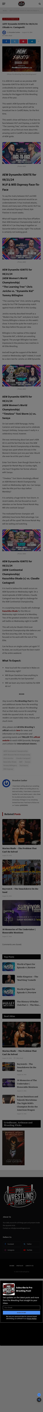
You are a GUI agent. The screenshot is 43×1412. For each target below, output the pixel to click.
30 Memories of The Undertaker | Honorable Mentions (27, 1083)
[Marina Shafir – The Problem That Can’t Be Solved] (21, 832)
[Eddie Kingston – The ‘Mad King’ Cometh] (8, 979)
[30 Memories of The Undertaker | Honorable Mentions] (21, 913)
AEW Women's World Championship (16, 755)
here (18, 730)
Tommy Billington (10, 765)
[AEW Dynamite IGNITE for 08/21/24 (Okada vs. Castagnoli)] (21, 59)
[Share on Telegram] (32, 41)
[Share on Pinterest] (23, 41)
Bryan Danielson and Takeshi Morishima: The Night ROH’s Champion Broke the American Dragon (27, 1103)
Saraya (27, 762)
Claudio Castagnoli (23, 758)
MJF (20, 762)
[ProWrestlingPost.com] (21, 4)
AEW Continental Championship (15, 751)
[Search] (39, 3)
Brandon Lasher (14, 32)
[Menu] (3, 3)
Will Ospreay (8, 769)
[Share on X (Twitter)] (15, 41)
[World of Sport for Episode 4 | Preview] (8, 991)
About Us (29, 1266)
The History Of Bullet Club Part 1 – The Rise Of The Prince (28, 1005)
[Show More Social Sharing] (38, 41)
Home (5, 11)
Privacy (20, 1266)
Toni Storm (24, 765)
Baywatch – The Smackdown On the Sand (26, 1067)
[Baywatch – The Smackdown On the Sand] (21, 872)
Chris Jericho (8, 758)
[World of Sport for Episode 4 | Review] (8, 966)
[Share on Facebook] (6, 41)
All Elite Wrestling (10, 19)
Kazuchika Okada (10, 611)
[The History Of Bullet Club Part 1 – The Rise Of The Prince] (8, 1004)
